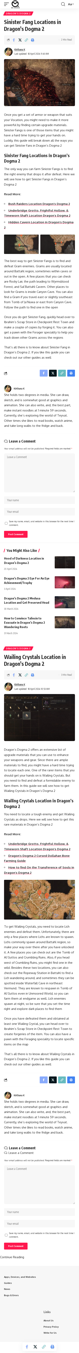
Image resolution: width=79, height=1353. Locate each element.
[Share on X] (20, 40)
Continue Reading (12, 1257)
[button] (7, 4)
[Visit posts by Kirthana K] (8, 52)
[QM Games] (15, 4)
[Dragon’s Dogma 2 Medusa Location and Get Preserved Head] (65, 602)
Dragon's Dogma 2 (18, 13)
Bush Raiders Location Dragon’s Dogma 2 (39, 204)
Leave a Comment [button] (21, 1153)
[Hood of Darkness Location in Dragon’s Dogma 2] (65, 562)
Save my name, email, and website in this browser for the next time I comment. (41, 523)
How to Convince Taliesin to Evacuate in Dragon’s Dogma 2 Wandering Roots (24, 622)
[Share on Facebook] (14, 40)
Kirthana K (19, 49)
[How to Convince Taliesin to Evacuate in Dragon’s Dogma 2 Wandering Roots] (65, 622)
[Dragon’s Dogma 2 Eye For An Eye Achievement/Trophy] (65, 582)
